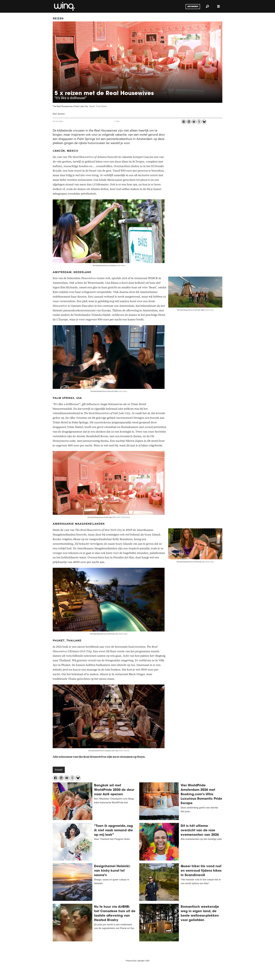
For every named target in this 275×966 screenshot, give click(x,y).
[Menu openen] (218, 6)
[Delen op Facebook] (183, 121)
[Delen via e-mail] (193, 121)
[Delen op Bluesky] (204, 121)
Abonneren (192, 7)
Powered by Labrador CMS (137, 961)
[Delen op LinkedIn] (188, 121)
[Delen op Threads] (199, 121)
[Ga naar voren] (64, 6)
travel (59, 770)
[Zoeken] (207, 6)
